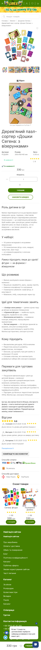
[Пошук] (4, 16)
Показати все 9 (8, 448)
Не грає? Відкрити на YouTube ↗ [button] (20, 125)
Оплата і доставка (11, 546)
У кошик (20, 190)
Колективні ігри (10, 592)
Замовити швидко (20, 197)
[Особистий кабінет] (27, 3)
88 (11, 515)
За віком (7, 584)
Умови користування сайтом (16, 569)
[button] (2, 3)
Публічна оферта (10, 565)
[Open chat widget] (35, 644)
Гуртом (6, 615)
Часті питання (9, 573)
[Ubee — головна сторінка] (14, 3)
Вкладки (7, 596)
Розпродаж (8, 588)
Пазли (6, 600)
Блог (5, 554)
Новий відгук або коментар (15, 454)
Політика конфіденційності (15, 558)
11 (30, 515)
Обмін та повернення (12, 550)
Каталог (6, 561)
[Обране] (32, 3)
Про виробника (10, 542)
